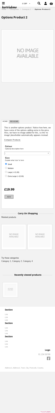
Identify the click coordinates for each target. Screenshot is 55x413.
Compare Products (12, 140)
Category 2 (17, 261)
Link (6, 314)
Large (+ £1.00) (13, 172)
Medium (11, 168)
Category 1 (26, 9)
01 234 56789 (44, 354)
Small (10, 164)
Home (4, 9)
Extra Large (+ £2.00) (16, 176)
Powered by (46, 412)
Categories (14, 9)
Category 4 (28, 261)
